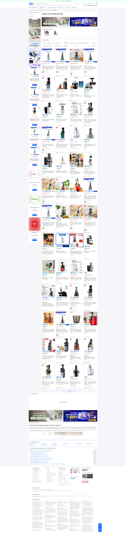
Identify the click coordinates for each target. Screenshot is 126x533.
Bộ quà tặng (61, 529)
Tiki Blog (48, 470)
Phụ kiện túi (53, 526)
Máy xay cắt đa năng (77, 443)
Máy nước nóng (87, 504)
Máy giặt (85, 503)
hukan (39, 496)
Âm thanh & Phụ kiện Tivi (85, 502)
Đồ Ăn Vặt (60, 527)
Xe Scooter (77, 526)
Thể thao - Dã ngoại (74, 503)
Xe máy (72, 526)
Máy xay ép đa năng (44, 443)
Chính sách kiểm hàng (35, 476)
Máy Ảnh (89, 522)
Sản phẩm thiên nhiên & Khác (37, 525)
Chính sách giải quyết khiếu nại (51, 475)
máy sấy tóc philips (88, 526)
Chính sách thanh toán (61, 477)
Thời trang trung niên (49, 505)
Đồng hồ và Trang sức (61, 508)
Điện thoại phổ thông (37, 518)
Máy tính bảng (36, 519)
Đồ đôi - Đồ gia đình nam (51, 510)
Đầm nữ (48, 502)
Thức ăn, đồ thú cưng (37, 514)
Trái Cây (33, 509)
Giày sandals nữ (49, 516)
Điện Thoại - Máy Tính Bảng (37, 516)
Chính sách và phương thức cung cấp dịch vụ (63, 480)
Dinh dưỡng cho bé (37, 504)
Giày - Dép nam (47, 519)
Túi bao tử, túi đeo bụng (52, 530)
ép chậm (60, 5)
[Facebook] (83, 470)
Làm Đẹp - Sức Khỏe (35, 521)
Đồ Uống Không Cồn (62, 528)
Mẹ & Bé (75, 505)
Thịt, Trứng (36, 509)
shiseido (33, 496)
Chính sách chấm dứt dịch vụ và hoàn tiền (63, 482)
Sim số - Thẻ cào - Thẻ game (77, 522)
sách (54, 5)
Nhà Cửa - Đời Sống (60, 516)
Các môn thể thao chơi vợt (87, 512)
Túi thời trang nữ (48, 524)
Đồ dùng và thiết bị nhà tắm (63, 520)
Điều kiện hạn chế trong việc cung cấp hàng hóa (63, 476)
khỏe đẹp (48, 5)
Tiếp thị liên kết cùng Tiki (50, 479)
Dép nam (49, 521)
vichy (41, 496)
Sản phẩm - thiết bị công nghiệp (75, 507)
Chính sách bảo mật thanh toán (51, 473)
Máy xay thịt (65, 443)
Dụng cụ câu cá (86, 511)
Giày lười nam (47, 520)
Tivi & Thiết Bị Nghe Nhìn (75, 508)
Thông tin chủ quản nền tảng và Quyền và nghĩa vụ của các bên (63, 484)
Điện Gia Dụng (34, 529)
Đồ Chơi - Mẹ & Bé (35, 501)
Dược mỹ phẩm (40, 527)
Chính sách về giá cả (61, 474)
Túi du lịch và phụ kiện (62, 502)
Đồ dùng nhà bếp (34, 530)
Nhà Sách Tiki (72, 528)
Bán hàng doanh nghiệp (50, 480)
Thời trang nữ (47, 501)
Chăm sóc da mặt (35, 522)
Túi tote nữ (50, 526)
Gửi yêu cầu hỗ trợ (35, 472)
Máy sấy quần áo (86, 505)
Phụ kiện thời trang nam (62, 506)
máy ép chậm (64, 5)
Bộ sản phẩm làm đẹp (37, 527)
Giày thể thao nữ (89, 513)
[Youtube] (85, 470)
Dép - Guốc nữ (51, 515)
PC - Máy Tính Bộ (61, 515)
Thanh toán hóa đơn (72, 519)
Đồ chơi (41, 502)
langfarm (36, 496)
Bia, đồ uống (35, 512)
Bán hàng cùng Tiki (61, 470)
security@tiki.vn (39, 482)
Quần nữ (51, 502)
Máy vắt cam (54, 443)
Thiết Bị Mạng (62, 514)
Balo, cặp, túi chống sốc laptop (63, 502)
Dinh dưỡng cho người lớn (37, 505)
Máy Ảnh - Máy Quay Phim (86, 516)
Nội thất (61, 519)
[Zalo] (87, 470)
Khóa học (77, 519)
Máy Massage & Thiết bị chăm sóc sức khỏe (38, 524)
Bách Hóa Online (60, 524)
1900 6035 (36, 491)
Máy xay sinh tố (32, 443)
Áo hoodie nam (49, 509)
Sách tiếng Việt (72, 529)
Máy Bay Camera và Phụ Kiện (87, 522)
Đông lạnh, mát (38, 511)
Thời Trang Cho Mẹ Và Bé (36, 502)
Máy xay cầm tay (88, 443)
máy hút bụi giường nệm (87, 529)
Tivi (84, 504)
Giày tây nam (51, 520)
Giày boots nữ (48, 517)
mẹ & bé (44, 5)
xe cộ (42, 5)
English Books (75, 530)
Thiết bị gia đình (40, 530)
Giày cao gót (47, 515)
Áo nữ (46, 502)
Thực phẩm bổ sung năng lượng (87, 514)
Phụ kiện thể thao (87, 509)
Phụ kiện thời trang (60, 504)
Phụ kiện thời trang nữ (60, 505)
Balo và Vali (59, 501)
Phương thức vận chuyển (35, 475)
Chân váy (51, 503)
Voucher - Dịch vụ (73, 518)
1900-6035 (36, 469)
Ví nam (46, 529)
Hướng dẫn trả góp (35, 478)
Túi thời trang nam (48, 528)
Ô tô (74, 526)
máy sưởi (83, 525)
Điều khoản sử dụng (49, 476)
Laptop (65, 515)
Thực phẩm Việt (40, 510)
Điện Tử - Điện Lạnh (85, 501)
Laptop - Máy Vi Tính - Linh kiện (62, 511)
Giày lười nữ (52, 517)
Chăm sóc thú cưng (60, 525)
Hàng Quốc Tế (72, 501)
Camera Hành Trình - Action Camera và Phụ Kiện (87, 519)
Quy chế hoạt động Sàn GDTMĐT (63, 469)
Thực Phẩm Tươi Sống (36, 508)
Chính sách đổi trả (35, 477)
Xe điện (78, 525)
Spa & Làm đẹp (76, 520)
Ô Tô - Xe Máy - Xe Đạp (74, 524)
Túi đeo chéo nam (49, 529)
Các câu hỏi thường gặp (35, 471)
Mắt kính (65, 505)
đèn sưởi (86, 525)
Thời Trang (77, 502)
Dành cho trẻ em (36, 513)
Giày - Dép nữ (47, 514)
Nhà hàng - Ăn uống (74, 521)
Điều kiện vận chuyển (50, 481)
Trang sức (58, 509)
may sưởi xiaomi (86, 527)
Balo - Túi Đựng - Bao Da (87, 520)
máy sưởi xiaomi (88, 528)
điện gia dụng (38, 5)
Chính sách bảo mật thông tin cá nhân (52, 474)
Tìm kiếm (77, 3)
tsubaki (45, 496)
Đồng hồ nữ (62, 509)
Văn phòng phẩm (76, 529)
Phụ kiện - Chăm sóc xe (73, 525)
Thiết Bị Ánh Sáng (87, 518)
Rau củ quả (35, 510)
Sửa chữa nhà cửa (61, 518)
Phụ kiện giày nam (49, 522)
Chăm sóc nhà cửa (37, 515)
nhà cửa (51, 5)
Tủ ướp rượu (91, 505)
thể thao (57, 5)
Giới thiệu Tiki (48, 469)
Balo (58, 502)
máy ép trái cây (69, 5)
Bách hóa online (74, 506)
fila (43, 496)
